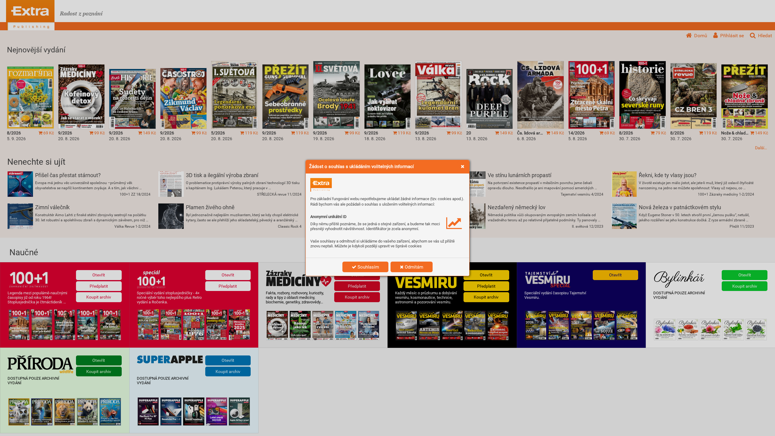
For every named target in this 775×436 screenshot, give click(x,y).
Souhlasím (367, 267)
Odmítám (413, 267)
